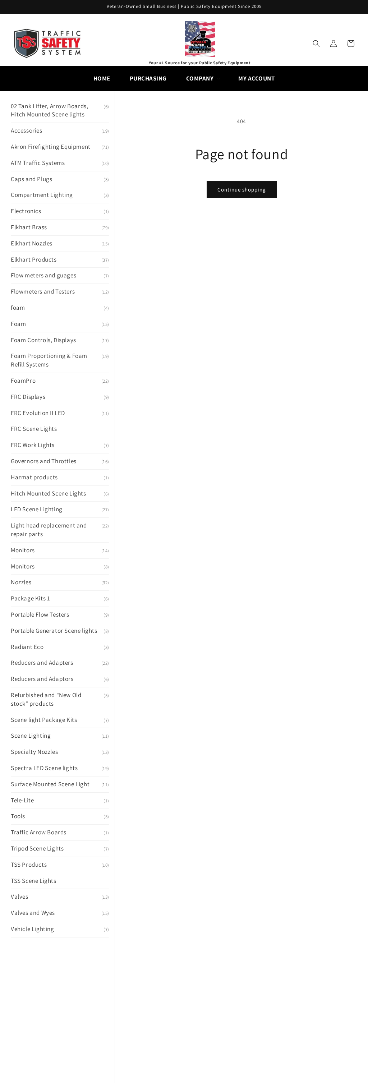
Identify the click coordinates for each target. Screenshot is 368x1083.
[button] (203, 78)
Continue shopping (241, 189)
